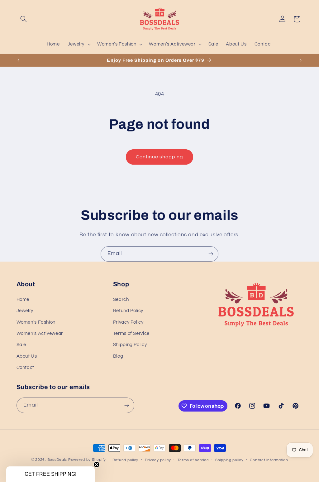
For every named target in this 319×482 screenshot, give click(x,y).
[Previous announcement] (18, 60)
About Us (27, 356)
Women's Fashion (36, 322)
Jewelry (25, 310)
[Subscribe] (211, 254)
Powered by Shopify (87, 459)
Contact (25, 367)
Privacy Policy (128, 322)
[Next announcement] (300, 60)
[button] (24, 19)
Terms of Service (131, 333)
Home (23, 299)
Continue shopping (159, 156)
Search (121, 299)
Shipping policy (229, 460)
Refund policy (125, 460)
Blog (118, 356)
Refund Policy (128, 310)
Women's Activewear (40, 333)
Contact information (269, 460)
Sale (21, 344)
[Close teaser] (96, 464)
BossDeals (57, 459)
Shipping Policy (130, 344)
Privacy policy (158, 460)
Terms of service (193, 460)
